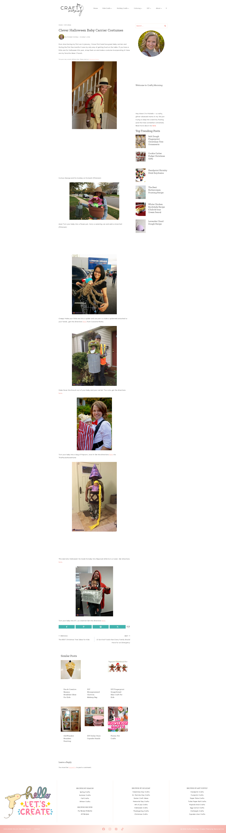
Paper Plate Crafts (197, 798)
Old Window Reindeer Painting (69, 738)
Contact (37, 829)
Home (95, 8)
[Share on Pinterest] (84, 627)
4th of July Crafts (141, 805)
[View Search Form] (166, 8)
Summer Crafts (85, 795)
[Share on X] (118, 627)
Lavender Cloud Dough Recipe (155, 222)
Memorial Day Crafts (141, 801)
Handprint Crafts (197, 792)
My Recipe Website (85, 811)
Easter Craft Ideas (141, 798)
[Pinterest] (116, 829)
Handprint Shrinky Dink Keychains (157, 171)
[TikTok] (122, 829)
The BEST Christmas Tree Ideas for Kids (74, 638)
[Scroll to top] (221, 826)
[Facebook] (103, 829)
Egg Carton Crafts (197, 808)
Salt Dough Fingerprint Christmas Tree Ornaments (155, 140)
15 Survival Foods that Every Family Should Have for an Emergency (113, 639)
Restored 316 (219, 829)
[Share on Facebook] (67, 627)
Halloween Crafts (141, 808)
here (154, 126)
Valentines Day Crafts (141, 792)
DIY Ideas (67, 25)
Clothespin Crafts (197, 811)
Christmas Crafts (141, 814)
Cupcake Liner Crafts (197, 814)
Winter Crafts (85, 802)
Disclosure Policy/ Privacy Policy (17, 829)
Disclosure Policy (94, 59)
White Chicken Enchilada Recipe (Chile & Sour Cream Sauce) (156, 208)
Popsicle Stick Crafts (197, 805)
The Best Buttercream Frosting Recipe (155, 190)
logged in (72, 767)
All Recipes (85, 814)
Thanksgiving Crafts (141, 811)
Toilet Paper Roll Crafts (197, 801)
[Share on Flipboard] (101, 627)
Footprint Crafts (197, 795)
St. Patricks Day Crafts (141, 795)
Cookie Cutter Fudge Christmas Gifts (156, 156)
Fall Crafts (85, 798)
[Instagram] (110, 829)
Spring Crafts (85, 792)
